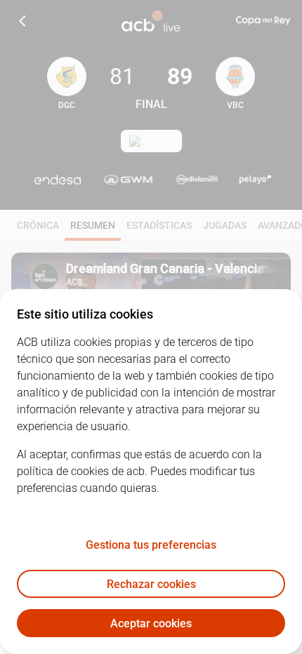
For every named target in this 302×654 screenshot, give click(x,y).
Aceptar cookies (151, 623)
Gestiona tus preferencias (151, 545)
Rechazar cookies (151, 584)
